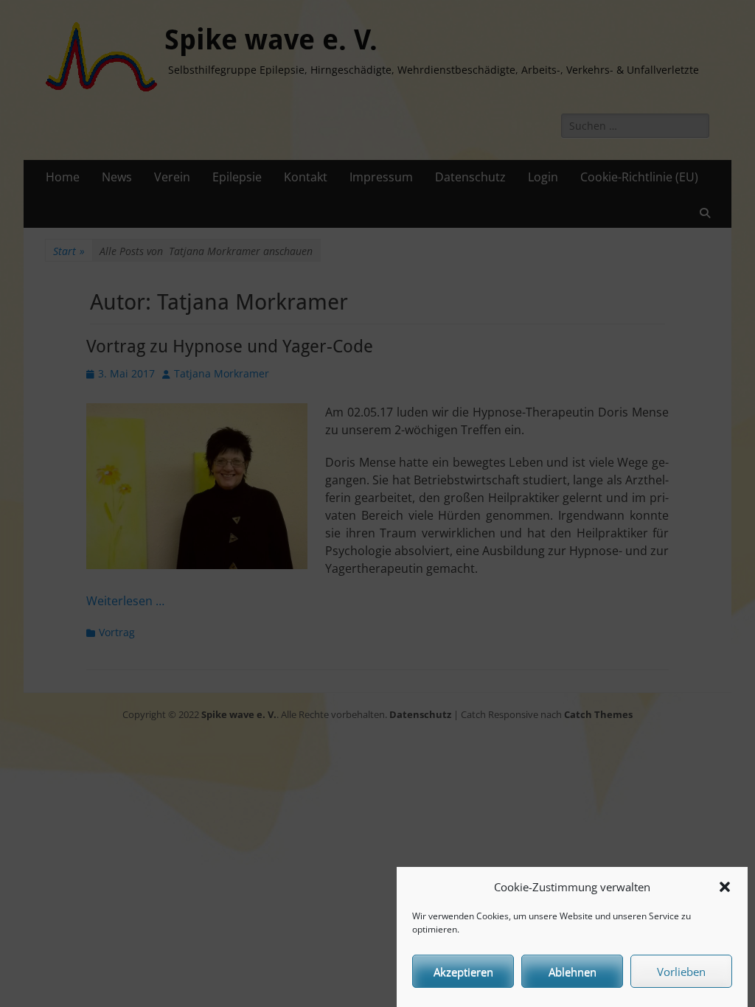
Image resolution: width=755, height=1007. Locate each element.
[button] (724, 886)
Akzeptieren (463, 971)
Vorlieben (681, 971)
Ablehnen (572, 971)
